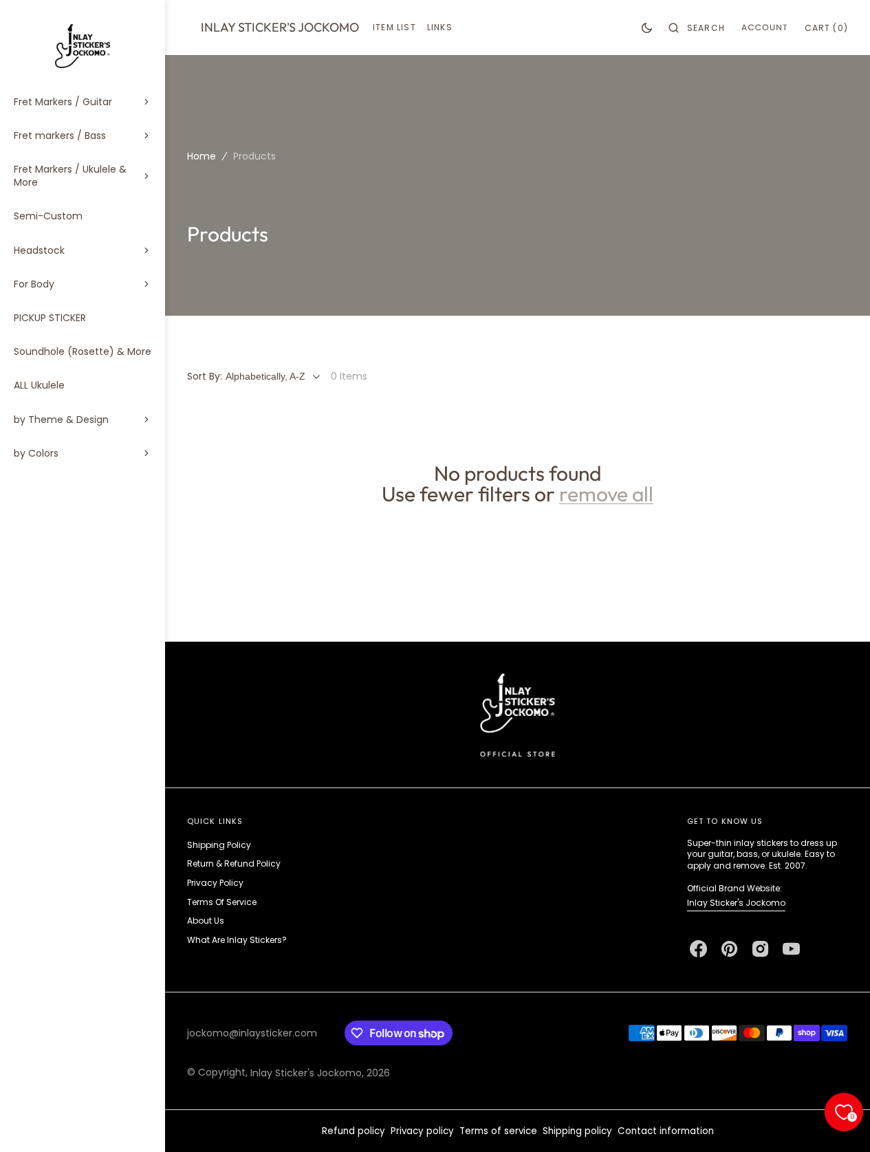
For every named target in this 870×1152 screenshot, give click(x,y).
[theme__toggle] (647, 27)
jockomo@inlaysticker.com (252, 1033)
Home (201, 156)
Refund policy (353, 1131)
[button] (696, 27)
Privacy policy (422, 1131)
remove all (606, 493)
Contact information (666, 1131)
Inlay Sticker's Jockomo (736, 903)
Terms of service (498, 1131)
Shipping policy (577, 1131)
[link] (517, 714)
